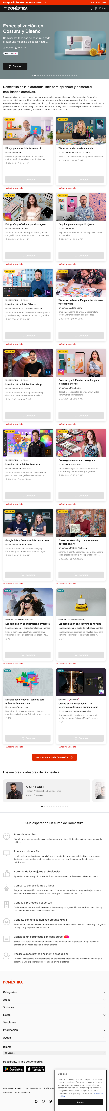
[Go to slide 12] (58, 75)
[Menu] (5, 8)
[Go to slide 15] (65, 75)
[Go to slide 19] (74, 75)
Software (8, 1007)
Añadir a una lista (14, 188)
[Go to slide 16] (67, 75)
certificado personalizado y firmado (50, 941)
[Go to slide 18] (72, 75)
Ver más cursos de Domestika (52, 757)
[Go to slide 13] (60, 75)
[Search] (90, 8)
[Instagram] (43, 1101)
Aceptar (81, 1102)
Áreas (6, 999)
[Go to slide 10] (53, 75)
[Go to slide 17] (69, 75)
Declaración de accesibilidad (16, 1092)
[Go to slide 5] (42, 75)
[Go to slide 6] (44, 75)
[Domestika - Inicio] (18, 8)
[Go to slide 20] (76, 75)
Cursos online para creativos (78, 106)
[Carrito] (96, 8)
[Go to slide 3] (37, 75)
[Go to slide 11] (56, 75)
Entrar (102, 8)
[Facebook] (36, 1101)
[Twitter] (51, 1101)
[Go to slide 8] (49, 75)
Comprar (18, 66)
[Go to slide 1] (32, 75)
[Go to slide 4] (40, 75)
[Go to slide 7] (47, 75)
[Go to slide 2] (34, 75)
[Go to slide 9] (51, 75)
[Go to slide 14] (63, 75)
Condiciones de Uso (33, 1088)
